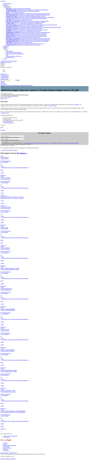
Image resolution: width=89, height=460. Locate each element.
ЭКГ (7, 54)
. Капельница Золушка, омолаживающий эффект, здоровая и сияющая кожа (30, 17)
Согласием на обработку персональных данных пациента (65, 143)
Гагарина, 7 (77, 104)
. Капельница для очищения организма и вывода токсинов (25, 16)
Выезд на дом (4, 74)
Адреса (5, 58)
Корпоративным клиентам (9, 445)
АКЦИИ (5, 47)
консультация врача (8, 121)
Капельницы (6, 6)
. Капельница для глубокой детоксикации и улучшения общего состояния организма (31, 24)
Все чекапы (22, 153)
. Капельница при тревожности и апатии (19, 19)
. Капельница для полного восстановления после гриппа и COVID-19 (26, 33)
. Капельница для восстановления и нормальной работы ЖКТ (28, 38)
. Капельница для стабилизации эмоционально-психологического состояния (26, 29)
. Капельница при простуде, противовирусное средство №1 (23, 31)
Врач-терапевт (9, 51)
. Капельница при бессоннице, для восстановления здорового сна (26, 34)
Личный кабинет (7, 3)
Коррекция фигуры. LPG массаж (14, 56)
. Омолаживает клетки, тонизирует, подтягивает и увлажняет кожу (27, 9)
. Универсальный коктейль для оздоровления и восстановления (28, 39)
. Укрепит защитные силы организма (18, 8)
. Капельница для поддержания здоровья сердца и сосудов (25, 43)
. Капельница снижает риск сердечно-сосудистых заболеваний (27, 41)
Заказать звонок (13, 61)
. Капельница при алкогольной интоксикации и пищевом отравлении (25, 22)
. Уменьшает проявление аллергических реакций (22, 11)
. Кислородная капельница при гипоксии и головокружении (27, 21)
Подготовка (6, 450)
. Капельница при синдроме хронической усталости (24, 28)
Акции (5, 444)
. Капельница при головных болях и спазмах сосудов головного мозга (26, 18)
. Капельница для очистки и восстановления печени (24, 26)
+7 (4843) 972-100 (5, 61)
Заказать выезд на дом (6, 62)
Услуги (5, 48)
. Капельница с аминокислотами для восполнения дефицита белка (28, 14)
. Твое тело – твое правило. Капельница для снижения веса (24, 23)
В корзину (3, 130)
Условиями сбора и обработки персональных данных (36, 143)
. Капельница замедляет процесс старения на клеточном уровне (28, 32)
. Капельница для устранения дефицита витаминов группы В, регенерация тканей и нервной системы (33, 27)
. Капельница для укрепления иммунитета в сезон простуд (23, 37)
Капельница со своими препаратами (14, 53)
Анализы (5, 4)
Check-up (5, 449)
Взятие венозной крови (12, 96)
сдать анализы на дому (8, 122)
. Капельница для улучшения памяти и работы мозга (23, 44)
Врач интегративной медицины (13, 52)
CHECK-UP (6, 46)
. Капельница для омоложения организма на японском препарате (26, 36)
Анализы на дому (10, 57)
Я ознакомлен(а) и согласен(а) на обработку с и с (40, 143)
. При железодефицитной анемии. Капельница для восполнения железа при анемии (28, 13)
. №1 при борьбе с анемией (14, 12)
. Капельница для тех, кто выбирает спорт (19, 42)
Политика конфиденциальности (8, 458)
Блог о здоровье (7, 448)
